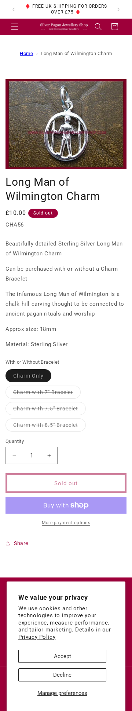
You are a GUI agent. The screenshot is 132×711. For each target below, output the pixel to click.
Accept (62, 656)
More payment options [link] (66, 522)
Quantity (15, 441)
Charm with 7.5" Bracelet (49, 410)
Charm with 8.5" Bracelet (49, 427)
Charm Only (32, 377)
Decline (62, 675)
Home (26, 53)
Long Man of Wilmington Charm (76, 53)
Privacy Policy (36, 637)
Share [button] (21, 543)
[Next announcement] (118, 9)
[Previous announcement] (14, 9)
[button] (15, 27)
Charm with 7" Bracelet (47, 394)
